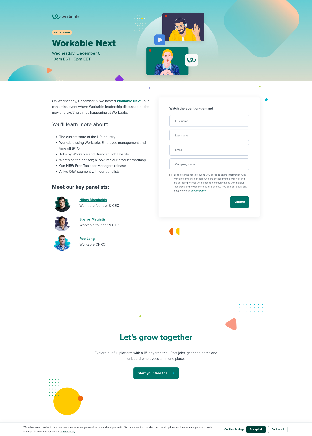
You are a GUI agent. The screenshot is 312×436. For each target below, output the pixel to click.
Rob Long (87, 239)
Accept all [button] (256, 429)
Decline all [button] (278, 429)
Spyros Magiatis (92, 219)
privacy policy (198, 190)
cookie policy (67, 431)
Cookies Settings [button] (234, 429)
